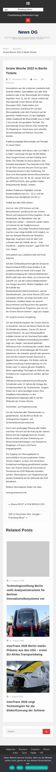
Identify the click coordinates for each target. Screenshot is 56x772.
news (35, 79)
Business (10, 83)
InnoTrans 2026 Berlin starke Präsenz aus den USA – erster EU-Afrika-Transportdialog (27, 650)
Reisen (46, 749)
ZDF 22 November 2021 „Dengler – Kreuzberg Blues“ (24, 516)
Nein (20, 768)
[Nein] (52, 763)
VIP (41, 752)
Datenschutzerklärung (36, 768)
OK (12, 768)
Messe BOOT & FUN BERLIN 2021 (28, 504)
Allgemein (10, 749)
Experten (35, 749)
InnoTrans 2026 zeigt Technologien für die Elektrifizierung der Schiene (26, 706)
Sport (24, 752)
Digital (33, 752)
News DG (28, 32)
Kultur (15, 752)
